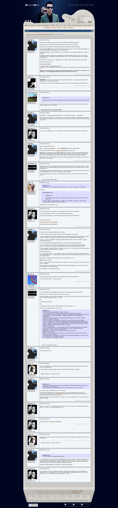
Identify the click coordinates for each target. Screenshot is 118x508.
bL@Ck (29, 77)
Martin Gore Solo (88, 25)
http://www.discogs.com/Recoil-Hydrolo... (49, 221)
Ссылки (65, 27)
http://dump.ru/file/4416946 (55, 421)
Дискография (45, 25)
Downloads (48, 27)
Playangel (30, 128)
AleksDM (29, 40)
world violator (31, 92)
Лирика (52, 25)
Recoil (69, 25)
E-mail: (78, 17)
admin (29, 182)
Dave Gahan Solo (77, 25)
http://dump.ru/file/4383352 (49, 148)
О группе (38, 25)
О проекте (70, 27)
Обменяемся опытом (48, 34)
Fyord (29, 363)
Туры (65, 25)
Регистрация (80, 21)
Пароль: (79, 19)
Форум (53, 27)
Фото (57, 25)
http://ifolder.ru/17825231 (45, 64)
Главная (26, 25)
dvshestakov (31, 163)
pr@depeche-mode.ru (76, 492)
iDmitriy (29, 274)
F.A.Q (61, 25)
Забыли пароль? (81, 22)
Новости (32, 25)
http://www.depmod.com (61, 392)
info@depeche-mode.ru (77, 490)
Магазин (59, 27)
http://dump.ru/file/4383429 (62, 150)
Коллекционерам (38, 34)
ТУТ (57, 204)
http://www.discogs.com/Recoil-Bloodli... (49, 224)
